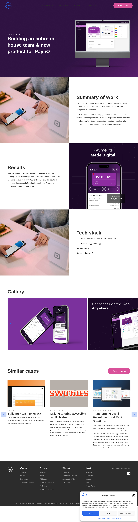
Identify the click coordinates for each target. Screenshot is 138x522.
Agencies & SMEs (69, 479)
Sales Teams (67, 482)
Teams (22, 475)
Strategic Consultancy (47, 482)
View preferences (126, 513)
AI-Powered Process (27, 482)
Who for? (77, 5)
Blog (87, 482)
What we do (46, 5)
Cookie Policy (100, 518)
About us (93, 5)
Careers (88, 479)
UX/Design (43, 479)
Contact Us (89, 475)
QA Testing (43, 486)
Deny (109, 513)
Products (62, 5)
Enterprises (66, 472)
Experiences (24, 479)
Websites (43, 472)
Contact (118, 518)
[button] (134, 496)
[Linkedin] (129, 473)
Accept (90, 513)
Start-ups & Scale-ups (70, 475)
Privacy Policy (110, 518)
